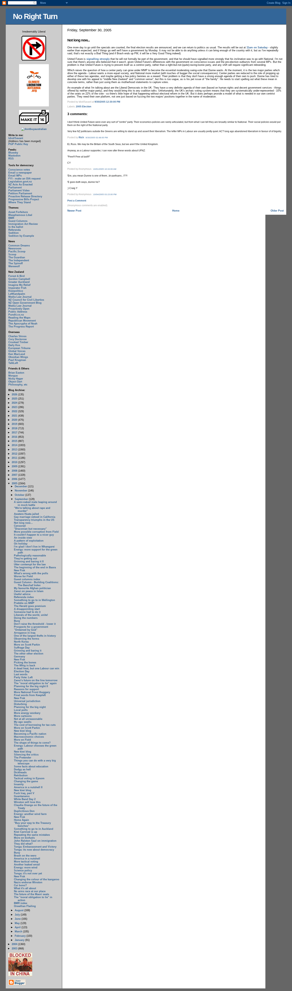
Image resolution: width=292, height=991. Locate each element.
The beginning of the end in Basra (35, 567)
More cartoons (23, 715)
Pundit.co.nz (16, 314)
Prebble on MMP (24, 603)
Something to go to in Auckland (33, 828)
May (17, 923)
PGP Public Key (18, 144)
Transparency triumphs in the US (34, 519)
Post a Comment (76, 200)
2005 (15, 483)
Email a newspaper (20, 172)
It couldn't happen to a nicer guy (34, 534)
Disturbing (20, 704)
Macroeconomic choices (29, 736)
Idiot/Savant (15, 138)
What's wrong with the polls (31, 573)
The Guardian (16, 257)
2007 (15, 474)
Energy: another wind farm (30, 814)
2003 (15, 948)
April (18, 927)
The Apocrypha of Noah (22, 323)
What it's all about (25, 888)
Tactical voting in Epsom (29, 778)
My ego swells (22, 721)
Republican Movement (22, 320)
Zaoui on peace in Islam (29, 591)
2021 (15, 415)
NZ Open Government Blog (25, 302)
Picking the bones (25, 662)
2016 (15, 436)
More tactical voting (26, 861)
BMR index (20, 903)
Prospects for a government (31, 626)
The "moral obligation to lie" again (35, 683)
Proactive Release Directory (25, 196)
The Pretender (22, 757)
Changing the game (26, 781)
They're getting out (25, 558)
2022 (15, 411)
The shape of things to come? (32, 742)
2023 (15, 407)
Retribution (21, 775)
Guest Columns (17, 220)
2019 (15, 424)
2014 (15, 445)
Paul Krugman (17, 360)
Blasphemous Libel (20, 215)
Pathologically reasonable (30, 555)
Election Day (21, 671)
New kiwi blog (22, 730)
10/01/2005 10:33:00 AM (104, 169)
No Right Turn (35, 16)
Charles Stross (17, 336)
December (21, 486)
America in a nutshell (27, 858)
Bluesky (13, 152)
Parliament (15, 187)
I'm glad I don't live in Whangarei (34, 546)
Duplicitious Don (24, 811)
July (18, 914)
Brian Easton (16, 372)
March (19, 931)
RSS (11, 158)
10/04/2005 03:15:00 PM (104, 194)
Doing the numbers (26, 617)
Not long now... (78, 40)
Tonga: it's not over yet (28, 873)
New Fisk (19, 570)
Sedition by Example (21, 235)
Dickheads (20, 772)
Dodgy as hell (22, 769)
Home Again (21, 819)
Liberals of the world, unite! (31, 614)
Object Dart (15, 381)
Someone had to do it (27, 611)
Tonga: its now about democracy (34, 849)
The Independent (18, 260)
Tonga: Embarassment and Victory (35, 846)
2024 (15, 402)
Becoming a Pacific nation (30, 733)
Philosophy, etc (17, 384)
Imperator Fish (17, 287)
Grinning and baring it (27, 650)
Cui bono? (20, 885)
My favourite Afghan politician (32, 588)
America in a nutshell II (28, 787)
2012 (15, 453)
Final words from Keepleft (30, 695)
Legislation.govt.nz (20, 181)
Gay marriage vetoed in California (34, 516)
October (20, 494)
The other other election (28, 653)
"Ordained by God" (25, 629)
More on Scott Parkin (27, 644)
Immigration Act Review (23, 223)
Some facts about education (31, 766)
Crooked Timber (18, 342)
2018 (15, 428)
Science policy (23, 870)
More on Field (22, 739)
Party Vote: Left (23, 677)
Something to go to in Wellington (34, 600)
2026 (15, 394)
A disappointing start (27, 609)
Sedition (13, 232)
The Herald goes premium (30, 606)
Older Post (277, 210)
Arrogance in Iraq (24, 632)
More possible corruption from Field (36, 531)
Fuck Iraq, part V (24, 793)
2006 (15, 479)
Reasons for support (26, 689)
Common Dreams (19, 245)
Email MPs (15, 175)
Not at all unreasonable (28, 718)
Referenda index (24, 597)
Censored (20, 525)
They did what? (23, 843)
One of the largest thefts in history (35, 635)
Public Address (17, 311)
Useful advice (22, 594)
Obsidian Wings (18, 357)
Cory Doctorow (17, 339)
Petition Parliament (20, 193)
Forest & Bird (16, 276)
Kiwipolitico (15, 290)
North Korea (21, 641)
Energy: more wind (25, 867)
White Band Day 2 (25, 799)
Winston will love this (27, 802)
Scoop (12, 254)
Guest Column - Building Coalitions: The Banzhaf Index (36, 584)
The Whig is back (24, 665)
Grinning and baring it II (29, 561)
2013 (15, 449)
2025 (15, 398)
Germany (19, 656)
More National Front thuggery (32, 692)
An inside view (23, 537)
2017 (15, 432)
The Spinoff (15, 263)
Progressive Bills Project (23, 199)
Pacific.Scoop (16, 251)
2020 (15, 419)
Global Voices (16, 351)
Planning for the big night (30, 707)
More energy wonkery (27, 713)
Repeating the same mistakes (32, 834)
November (21, 490)
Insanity (19, 784)
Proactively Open (18, 308)
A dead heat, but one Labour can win (36, 668)
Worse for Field (23, 576)
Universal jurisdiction (27, 701)
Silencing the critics (26, 754)
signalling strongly (98, 58)
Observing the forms (26, 638)
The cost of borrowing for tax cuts (35, 724)
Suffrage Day (22, 647)
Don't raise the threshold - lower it (35, 623)
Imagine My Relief (19, 284)
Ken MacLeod (16, 354)
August (19, 910)
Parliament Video (19, 190)
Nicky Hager (15, 378)
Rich (81, 137)
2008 (15, 470)
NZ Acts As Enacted (20, 184)
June (18, 918)
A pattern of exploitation (29, 540)
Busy (17, 620)
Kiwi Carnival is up (25, 831)
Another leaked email (27, 864)
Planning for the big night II (31, 686)
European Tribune (19, 348)
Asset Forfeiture (18, 212)
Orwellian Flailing (25, 906)
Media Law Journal (20, 296)
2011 (15, 457)
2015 (15, 441)
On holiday (20, 543)
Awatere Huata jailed (26, 513)
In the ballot (15, 226)
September (22, 499)
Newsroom (14, 248)
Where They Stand (19, 202)
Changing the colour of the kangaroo (36, 879)
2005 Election (83, 106)
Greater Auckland (19, 281)
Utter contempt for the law (30, 564)
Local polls (21, 710)
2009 (15, 466)
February (20, 935)
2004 (15, 944)
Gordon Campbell (19, 279)
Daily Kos (14, 345)
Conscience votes (19, 169)
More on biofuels (24, 837)
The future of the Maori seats (31, 894)
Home (175, 210)
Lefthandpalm (16, 293)
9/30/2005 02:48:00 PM (97, 137)
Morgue (13, 375)
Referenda (14, 229)
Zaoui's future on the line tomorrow (35, 680)
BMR (11, 218)
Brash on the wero (25, 855)
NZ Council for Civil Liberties (26, 299)
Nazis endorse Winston (28, 882)
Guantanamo (22, 796)
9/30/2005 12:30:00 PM (107, 102)
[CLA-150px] (34, 105)
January (20, 940)
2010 (15, 462)
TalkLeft (13, 362)
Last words (20, 674)
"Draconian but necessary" (30, 528)
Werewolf (14, 266)
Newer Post (74, 210)
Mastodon (14, 155)
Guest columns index (27, 579)
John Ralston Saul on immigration (35, 840)
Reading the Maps (19, 317)
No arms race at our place (29, 891)
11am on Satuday (257, 47)
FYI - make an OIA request (24, 178)
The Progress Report (21, 326)
